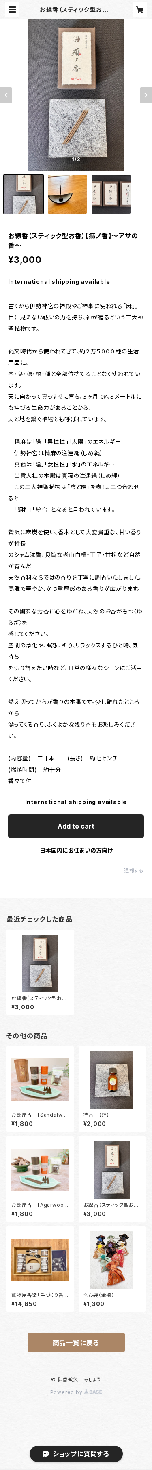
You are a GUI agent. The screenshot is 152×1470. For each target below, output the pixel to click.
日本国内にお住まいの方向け (76, 850)
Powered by (67, 1392)
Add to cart (76, 826)
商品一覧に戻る (76, 1343)
